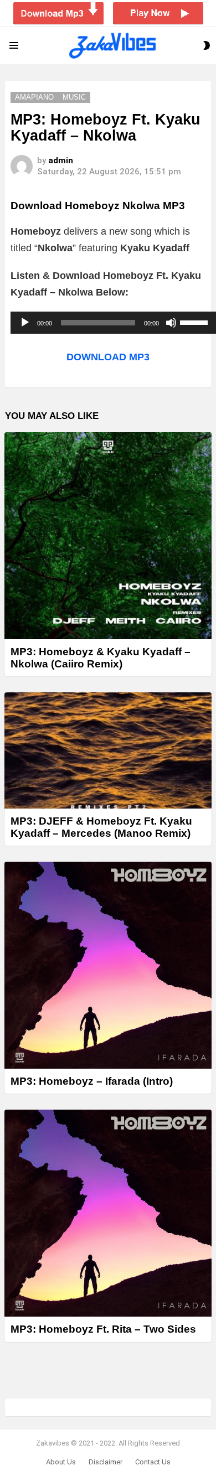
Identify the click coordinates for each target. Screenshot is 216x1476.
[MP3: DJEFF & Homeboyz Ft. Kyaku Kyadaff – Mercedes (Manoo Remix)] (108, 750)
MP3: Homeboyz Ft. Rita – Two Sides (103, 1329)
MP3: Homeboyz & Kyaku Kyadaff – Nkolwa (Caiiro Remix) (101, 657)
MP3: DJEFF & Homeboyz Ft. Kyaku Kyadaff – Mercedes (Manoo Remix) (101, 826)
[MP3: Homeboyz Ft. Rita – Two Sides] (108, 1213)
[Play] (24, 322)
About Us (61, 1462)
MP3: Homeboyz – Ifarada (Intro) (92, 1081)
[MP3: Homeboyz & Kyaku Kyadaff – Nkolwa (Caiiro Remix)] (108, 535)
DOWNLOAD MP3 (108, 356)
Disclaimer (105, 1462)
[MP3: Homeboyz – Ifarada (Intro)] (108, 965)
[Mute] (171, 322)
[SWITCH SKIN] (206, 45)
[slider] (195, 322)
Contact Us (153, 1462)
